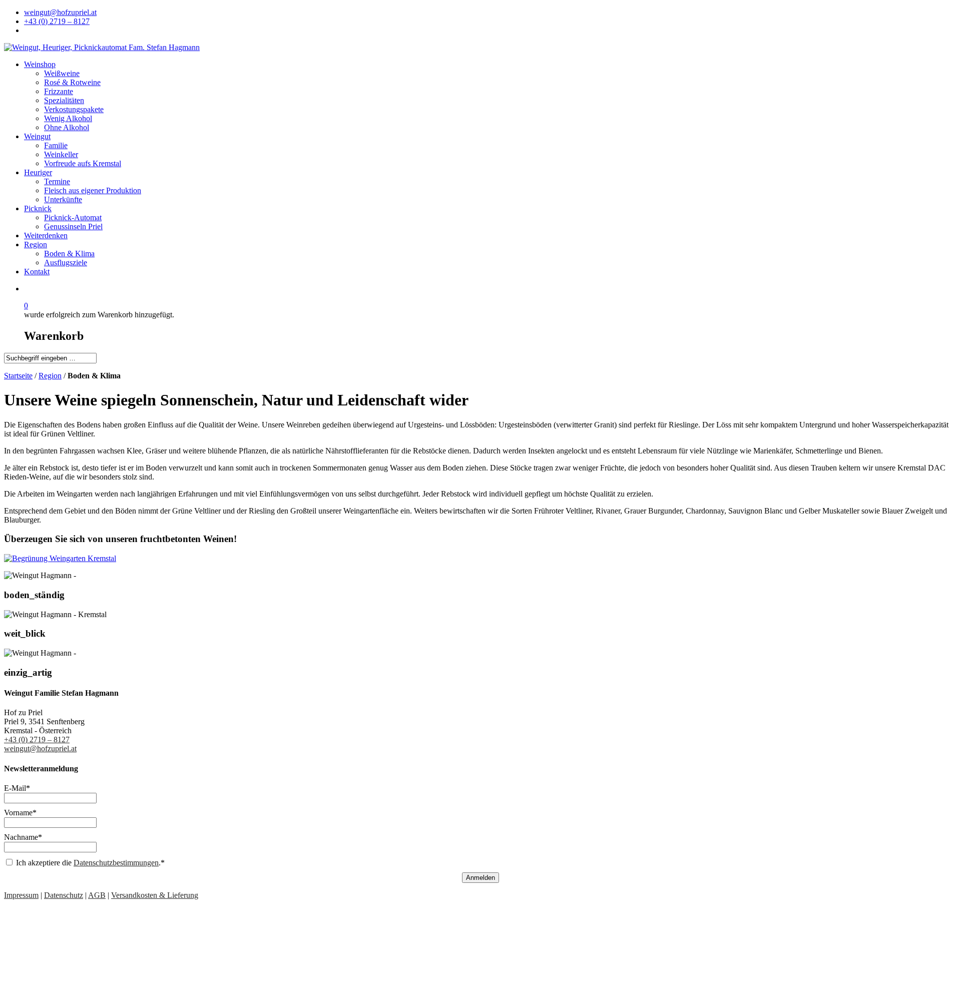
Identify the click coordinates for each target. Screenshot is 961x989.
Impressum (21, 895)
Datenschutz (63, 895)
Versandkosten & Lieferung (154, 895)
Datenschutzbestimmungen (116, 862)
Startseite (18, 375)
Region (50, 375)
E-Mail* (17, 788)
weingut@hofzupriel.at (40, 748)
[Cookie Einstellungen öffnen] (79, 980)
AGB (97, 895)
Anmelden (480, 877)
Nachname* (23, 837)
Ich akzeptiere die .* (90, 862)
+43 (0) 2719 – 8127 (37, 739)
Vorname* (20, 812)
